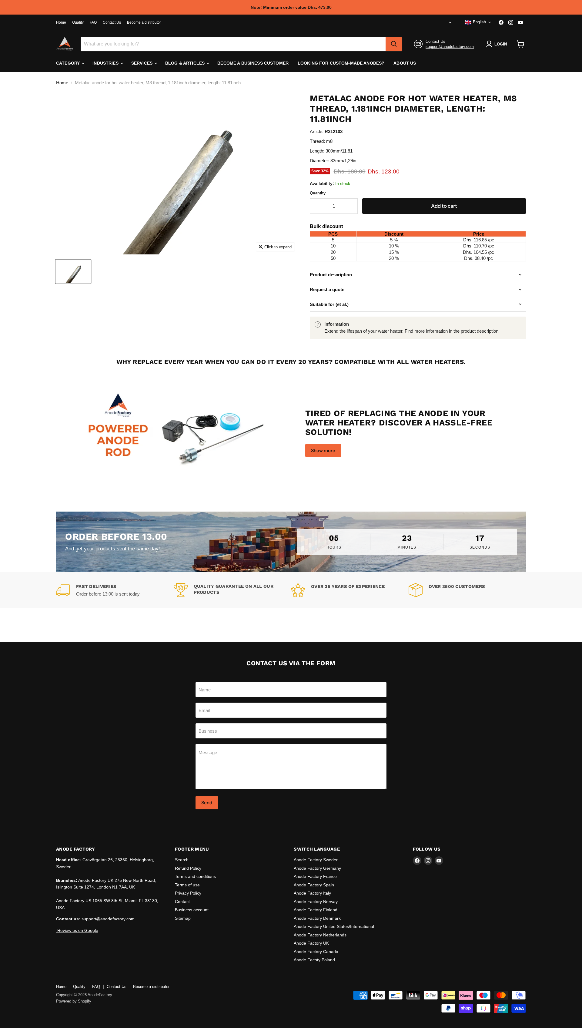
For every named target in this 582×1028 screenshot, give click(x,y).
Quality (78, 22)
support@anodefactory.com (450, 46)
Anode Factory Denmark (317, 918)
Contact (182, 901)
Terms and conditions (195, 876)
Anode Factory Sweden (316, 859)
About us (404, 63)
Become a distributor (144, 22)
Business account (192, 909)
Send (206, 802)
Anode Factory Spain (314, 884)
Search (182, 859)
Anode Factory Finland (315, 909)
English (479, 22)
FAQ (93, 22)
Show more (323, 450)
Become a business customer (253, 63)
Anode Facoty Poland (314, 959)
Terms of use (187, 884)
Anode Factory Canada (316, 951)
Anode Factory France (315, 876)
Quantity (318, 193)
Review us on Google (77, 930)
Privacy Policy (188, 893)
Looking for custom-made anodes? (341, 63)
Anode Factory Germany (317, 868)
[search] (394, 44)
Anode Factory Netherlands (320, 934)
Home (61, 22)
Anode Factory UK (311, 943)
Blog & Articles (185, 63)
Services (142, 63)
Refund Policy (188, 868)
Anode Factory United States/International (334, 926)
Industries (106, 63)
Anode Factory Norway (316, 901)
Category (68, 63)
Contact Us (112, 22)
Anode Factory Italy (312, 893)
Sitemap (183, 918)
